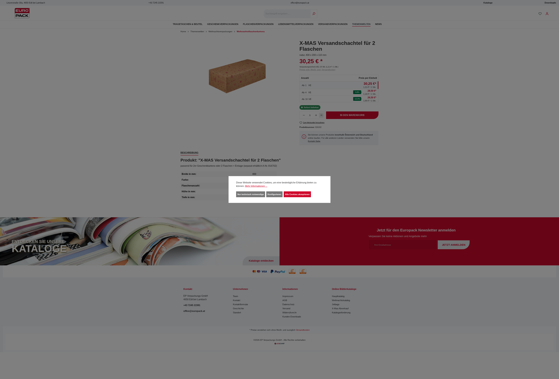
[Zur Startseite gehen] (22, 13)
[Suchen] (313, 13)
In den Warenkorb (352, 115)
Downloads (550, 2)
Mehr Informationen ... (256, 186)
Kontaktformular (240, 304)
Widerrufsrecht (289, 312)
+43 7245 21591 (156, 2)
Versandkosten (303, 330)
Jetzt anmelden (453, 244)
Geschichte (238, 308)
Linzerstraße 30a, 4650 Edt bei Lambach (26, 2)
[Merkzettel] (540, 14)
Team (235, 296)
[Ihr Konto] (547, 14)
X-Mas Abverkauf (340, 308)
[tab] (189, 152)
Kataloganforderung (341, 312)
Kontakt (236, 300)
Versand (286, 308)
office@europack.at (300, 2)
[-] (304, 115)
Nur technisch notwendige (250, 194)
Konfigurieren (274, 194)
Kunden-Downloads (291, 316)
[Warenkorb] (552, 12)
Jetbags (335, 304)
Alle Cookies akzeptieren (297, 194)
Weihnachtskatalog (341, 300)
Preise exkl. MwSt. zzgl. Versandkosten (317, 69)
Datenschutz (288, 304)
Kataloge (487, 2)
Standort (237, 312)
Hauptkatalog (338, 296)
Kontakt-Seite (314, 141)
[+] (316, 115)
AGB (284, 300)
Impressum (287, 296)
